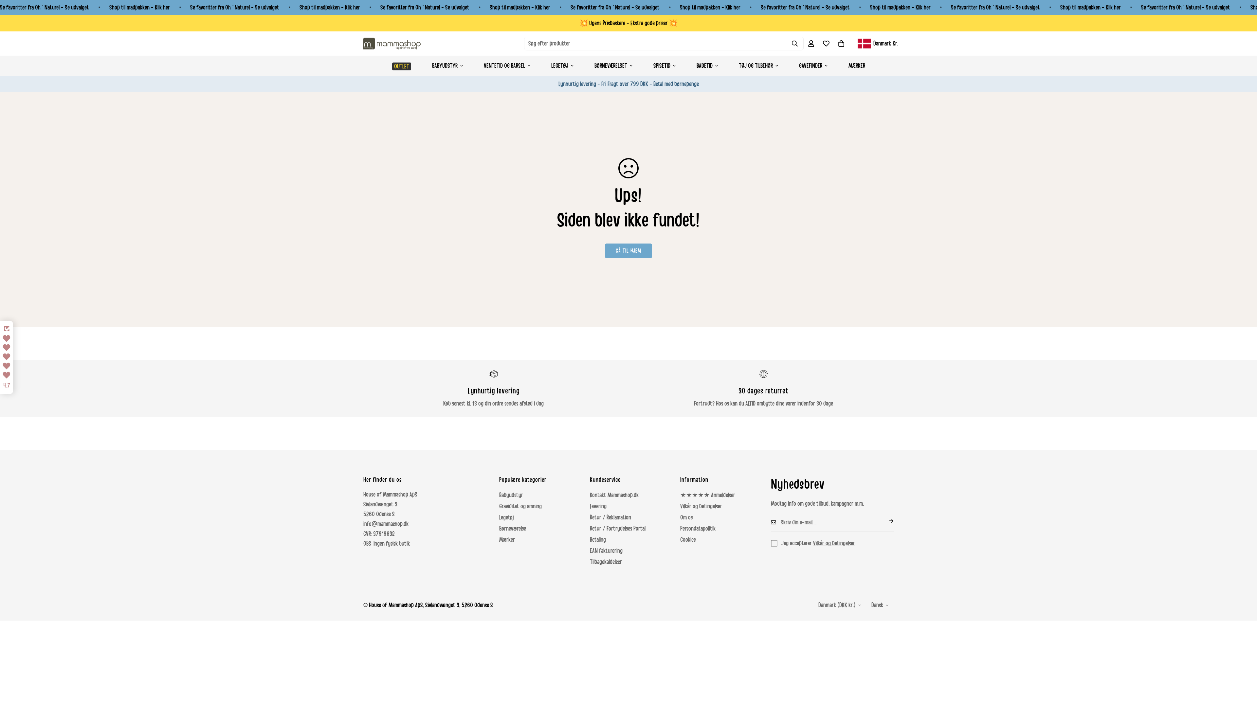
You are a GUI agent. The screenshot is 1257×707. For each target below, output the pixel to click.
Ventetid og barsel (504, 66)
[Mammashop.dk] (392, 43)
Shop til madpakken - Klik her (139, 7)
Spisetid (661, 66)
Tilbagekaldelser (606, 562)
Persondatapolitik (698, 528)
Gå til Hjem (628, 251)
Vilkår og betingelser (701, 506)
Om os (686, 517)
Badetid (705, 66)
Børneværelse (512, 528)
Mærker (856, 66)
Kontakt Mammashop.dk (614, 495)
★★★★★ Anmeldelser (707, 495)
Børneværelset (610, 66)
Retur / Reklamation (610, 517)
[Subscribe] (886, 521)
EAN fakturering (606, 551)
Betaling (598, 539)
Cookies (688, 539)
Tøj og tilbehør (756, 66)
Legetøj (559, 66)
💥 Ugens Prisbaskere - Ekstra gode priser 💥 (628, 23)
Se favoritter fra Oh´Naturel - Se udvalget (44, 7)
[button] (841, 43)
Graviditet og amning (520, 506)
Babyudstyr (445, 66)
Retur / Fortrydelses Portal (618, 528)
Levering (598, 506)
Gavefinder (810, 66)
